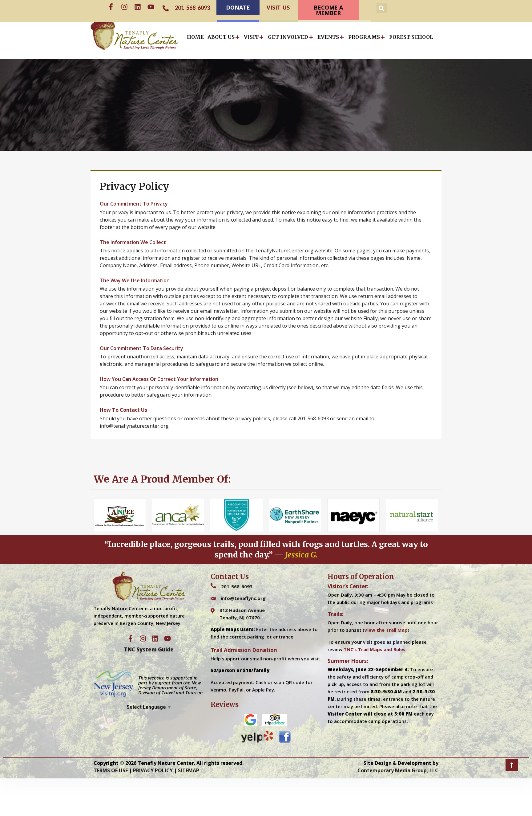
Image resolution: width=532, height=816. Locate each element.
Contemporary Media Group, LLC (397, 770)
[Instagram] (124, 7)
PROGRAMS (364, 37)
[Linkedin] (137, 7)
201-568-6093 (236, 586)
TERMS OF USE (111, 770)
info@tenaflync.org (243, 598)
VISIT (251, 37)
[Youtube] (151, 7)
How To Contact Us (123, 409)
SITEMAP (188, 770)
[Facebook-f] (111, 7)
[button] (382, 8)
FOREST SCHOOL (411, 37)
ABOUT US (221, 37)
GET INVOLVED (288, 37)
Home (195, 37)
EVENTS (328, 37)
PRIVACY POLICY (153, 770)
